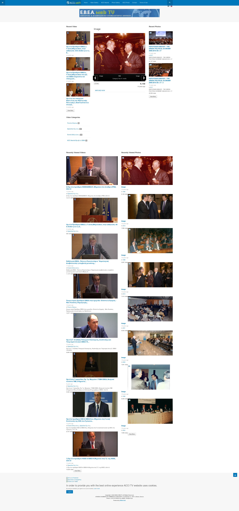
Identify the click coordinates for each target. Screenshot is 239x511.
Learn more (97, 488)
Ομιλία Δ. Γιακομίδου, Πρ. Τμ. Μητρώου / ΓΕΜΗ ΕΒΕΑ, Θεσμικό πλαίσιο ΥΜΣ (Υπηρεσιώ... (90, 380)
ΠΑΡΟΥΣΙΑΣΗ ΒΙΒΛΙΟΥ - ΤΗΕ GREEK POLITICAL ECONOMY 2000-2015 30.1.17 (160, 48)
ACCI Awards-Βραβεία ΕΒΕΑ (77, 140)
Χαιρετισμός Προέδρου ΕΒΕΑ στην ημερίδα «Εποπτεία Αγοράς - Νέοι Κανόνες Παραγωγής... (91, 301)
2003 (124, 430)
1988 (124, 260)
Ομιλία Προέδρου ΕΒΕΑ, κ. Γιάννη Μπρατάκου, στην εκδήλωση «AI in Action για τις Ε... (77, 49)
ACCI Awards (105, 2)
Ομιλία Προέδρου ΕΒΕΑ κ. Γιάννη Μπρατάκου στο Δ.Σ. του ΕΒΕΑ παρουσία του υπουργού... (76, 75)
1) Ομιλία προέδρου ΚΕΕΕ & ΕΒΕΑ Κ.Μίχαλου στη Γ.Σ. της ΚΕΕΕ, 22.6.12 (90, 459)
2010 (124, 226)
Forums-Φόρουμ (73, 123)
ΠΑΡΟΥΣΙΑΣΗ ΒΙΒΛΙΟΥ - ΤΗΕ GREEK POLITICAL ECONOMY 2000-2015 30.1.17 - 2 (160, 80)
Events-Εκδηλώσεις (74, 134)
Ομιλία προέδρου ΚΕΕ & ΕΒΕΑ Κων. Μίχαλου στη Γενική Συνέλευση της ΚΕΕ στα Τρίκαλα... (88, 420)
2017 (151, 55)
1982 (119, 76)
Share (97, 83)
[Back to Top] (235, 475)
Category (115, 78)
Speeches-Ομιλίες (74, 129)
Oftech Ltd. (123, 500)
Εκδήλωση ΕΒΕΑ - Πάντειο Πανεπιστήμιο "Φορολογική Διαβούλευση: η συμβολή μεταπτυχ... (87, 262)
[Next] (143, 78)
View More (70, 110)
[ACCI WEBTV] (73, 2)
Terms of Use (144, 2)
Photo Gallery (116, 2)
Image (101, 76)
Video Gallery (94, 2)
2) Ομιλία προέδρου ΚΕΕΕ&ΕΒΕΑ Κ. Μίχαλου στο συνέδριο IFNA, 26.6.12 (91, 188)
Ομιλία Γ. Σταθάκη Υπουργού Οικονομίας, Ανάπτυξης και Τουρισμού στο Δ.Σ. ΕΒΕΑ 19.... (88, 341)
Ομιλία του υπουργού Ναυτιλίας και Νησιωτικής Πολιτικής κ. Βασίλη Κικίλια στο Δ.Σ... (77, 101)
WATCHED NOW (100, 90)
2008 (124, 362)
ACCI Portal (126, 2)
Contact (134, 2)
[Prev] (95, 78)
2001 (124, 328)
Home (86, 2)
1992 (124, 396)
